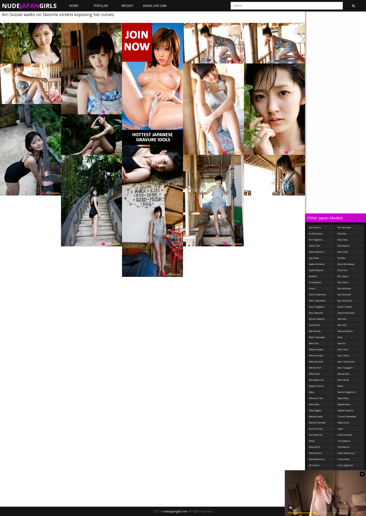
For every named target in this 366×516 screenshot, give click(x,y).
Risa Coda (342, 239)
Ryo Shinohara (345, 300)
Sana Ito (342, 343)
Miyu (311, 392)
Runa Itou (342, 270)
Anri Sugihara (316, 239)
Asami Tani (314, 245)
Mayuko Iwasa (316, 349)
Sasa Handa (343, 379)
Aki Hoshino (315, 227)
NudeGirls (29, 6)
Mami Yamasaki (317, 337)
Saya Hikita (343, 398)
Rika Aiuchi (314, 446)
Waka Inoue (343, 422)
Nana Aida (314, 404)
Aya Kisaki (314, 257)
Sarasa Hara (343, 373)
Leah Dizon (314, 325)
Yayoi (340, 428)
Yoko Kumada (345, 434)
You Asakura (344, 440)
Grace (312, 288)
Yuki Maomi (344, 446)
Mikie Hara (314, 373)
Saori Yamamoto (346, 361)
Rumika (341, 257)
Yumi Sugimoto (345, 465)
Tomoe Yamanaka (347, 416)
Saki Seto (342, 325)
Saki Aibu (342, 318)
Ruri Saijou (343, 276)
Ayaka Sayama (316, 270)
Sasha (340, 386)
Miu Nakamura (316, 379)
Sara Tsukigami (345, 367)
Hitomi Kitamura (317, 294)
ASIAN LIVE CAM (154, 6)
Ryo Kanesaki (344, 288)
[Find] (353, 6)
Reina (312, 440)
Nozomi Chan (316, 428)
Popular (101, 6)
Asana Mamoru (316, 251)
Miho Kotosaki (316, 355)
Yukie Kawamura (346, 453)
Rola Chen (343, 251)
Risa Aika (342, 233)
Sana (340, 337)
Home (73, 6)
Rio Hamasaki (344, 227)
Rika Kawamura (317, 459)
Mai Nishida (315, 331)
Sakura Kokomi (345, 331)
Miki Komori (315, 367)
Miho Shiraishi (316, 361)
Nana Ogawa (315, 410)
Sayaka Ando (344, 404)
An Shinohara (316, 233)
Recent (127, 6)
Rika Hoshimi (315, 453)
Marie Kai (314, 343)
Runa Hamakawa (346, 264)
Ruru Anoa (343, 282)
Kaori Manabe (316, 312)
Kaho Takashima (317, 300)
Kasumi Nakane (317, 318)
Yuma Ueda (343, 459)
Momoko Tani (316, 398)
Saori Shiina (343, 355)
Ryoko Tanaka (345, 306)
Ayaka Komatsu (316, 264)
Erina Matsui (315, 282)
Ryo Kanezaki (344, 294)
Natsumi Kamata (317, 422)
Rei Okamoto (315, 434)
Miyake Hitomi (316, 386)
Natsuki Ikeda (316, 416)
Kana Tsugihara (316, 306)
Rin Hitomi (314, 465)
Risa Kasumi (344, 245)
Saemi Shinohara (346, 312)
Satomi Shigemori (347, 392)
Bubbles (313, 276)
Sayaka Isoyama (345, 410)
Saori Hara (343, 349)
